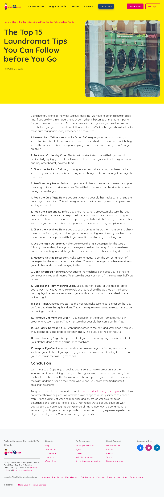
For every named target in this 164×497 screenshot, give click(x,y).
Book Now (135, 6)
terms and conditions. (22, 470)
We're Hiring (51, 461)
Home (6, 22)
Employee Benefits (85, 445)
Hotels (79, 453)
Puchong (100, 477)
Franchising (50, 453)
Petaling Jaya (87, 477)
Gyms (78, 449)
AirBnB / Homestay (85, 457)
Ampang (46, 477)
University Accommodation (88, 461)
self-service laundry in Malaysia (101, 391)
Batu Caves (57, 477)
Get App (152, 6)
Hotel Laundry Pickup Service (32, 485)
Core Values (50, 449)
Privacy (109, 453)
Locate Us (49, 457)
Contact (110, 449)
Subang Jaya (136, 477)
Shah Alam (122, 477)
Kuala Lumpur (71, 477)
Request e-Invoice (114, 461)
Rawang (111, 477)
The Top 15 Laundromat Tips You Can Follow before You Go (46, 22)
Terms (109, 457)
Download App (113, 445)
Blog (14, 22)
